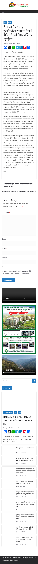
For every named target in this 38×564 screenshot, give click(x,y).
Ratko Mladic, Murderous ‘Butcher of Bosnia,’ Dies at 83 (18, 420)
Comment (6, 212)
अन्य (5, 22)
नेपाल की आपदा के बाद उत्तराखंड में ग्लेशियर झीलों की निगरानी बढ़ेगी (24, 528)
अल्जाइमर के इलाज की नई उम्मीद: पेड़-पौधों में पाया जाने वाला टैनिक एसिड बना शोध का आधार (25, 471)
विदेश (20, 412)
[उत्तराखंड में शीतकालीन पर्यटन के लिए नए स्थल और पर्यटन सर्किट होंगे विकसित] (8, 541)
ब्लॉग (15, 412)
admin (20, 43)
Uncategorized (8, 412)
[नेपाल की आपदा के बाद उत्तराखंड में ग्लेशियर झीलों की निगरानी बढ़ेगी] (8, 529)
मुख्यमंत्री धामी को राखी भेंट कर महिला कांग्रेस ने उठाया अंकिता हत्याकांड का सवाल (25, 517)
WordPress (14, 560)
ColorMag (5, 560)
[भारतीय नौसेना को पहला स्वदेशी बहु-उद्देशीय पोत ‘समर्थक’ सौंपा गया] (8, 483)
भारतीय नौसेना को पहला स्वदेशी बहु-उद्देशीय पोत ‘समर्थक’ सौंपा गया (24, 482)
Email (4, 248)
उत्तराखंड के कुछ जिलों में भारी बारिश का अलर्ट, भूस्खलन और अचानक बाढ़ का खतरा (25, 504)
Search (34, 381)
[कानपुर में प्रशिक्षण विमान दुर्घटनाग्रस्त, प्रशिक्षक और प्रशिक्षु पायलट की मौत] (8, 494)
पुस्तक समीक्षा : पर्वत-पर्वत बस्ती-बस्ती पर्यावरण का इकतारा (18, 191)
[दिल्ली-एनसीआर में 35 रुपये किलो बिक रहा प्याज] (8, 450)
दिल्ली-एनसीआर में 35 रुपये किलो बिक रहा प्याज (25, 449)
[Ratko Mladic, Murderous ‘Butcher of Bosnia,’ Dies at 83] (19, 400)
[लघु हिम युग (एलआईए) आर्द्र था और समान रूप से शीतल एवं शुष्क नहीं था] (8, 460)
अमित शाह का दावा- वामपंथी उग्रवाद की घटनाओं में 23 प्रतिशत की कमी (19, 185)
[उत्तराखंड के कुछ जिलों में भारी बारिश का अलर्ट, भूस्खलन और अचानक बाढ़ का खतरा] (8, 505)
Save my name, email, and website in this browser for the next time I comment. (16, 272)
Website (5, 258)
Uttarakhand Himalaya (20, 558)
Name (4, 239)
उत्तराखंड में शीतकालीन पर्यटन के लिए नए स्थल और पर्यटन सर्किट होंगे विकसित (25, 540)
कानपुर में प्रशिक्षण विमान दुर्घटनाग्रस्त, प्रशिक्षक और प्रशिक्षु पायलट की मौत (25, 493)
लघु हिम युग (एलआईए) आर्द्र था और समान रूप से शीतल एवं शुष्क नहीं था (24, 459)
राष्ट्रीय (9, 22)
